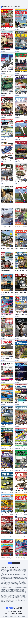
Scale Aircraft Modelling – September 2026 (7, 137)
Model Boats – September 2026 (21, 49)
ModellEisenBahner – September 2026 (7, 270)
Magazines (15, 608)
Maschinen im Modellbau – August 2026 (7, 204)
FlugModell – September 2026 (7, 424)
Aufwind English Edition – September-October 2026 (21, 137)
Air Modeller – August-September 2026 (21, 491)
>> (18, 562)
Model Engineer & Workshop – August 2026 (7, 446)
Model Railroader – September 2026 (21, 358)
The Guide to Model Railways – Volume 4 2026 (7, 402)
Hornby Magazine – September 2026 (21, 270)
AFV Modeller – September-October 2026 (21, 115)
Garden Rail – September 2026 (21, 226)
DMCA (13, 613)
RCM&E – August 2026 (20, 513)
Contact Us (19, 613)
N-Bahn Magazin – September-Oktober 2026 (7, 27)
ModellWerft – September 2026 (21, 93)
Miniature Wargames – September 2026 (7, 182)
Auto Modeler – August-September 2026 (7, 160)
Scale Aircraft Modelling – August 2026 (21, 446)
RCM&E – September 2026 (21, 27)
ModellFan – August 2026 (21, 182)
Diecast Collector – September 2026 (21, 402)
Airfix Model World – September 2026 (21, 314)
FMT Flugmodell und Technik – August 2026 (21, 557)
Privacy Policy (12, 611)
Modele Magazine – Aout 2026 (7, 513)
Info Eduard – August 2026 (7, 226)
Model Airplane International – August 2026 (7, 468)
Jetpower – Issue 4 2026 (7, 491)
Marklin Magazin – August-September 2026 (7, 358)
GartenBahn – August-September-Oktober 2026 (7, 93)
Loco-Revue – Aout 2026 (21, 424)
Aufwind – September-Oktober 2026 (21, 204)
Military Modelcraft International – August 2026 (7, 535)
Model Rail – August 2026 (21, 535)
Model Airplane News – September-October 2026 (7, 71)
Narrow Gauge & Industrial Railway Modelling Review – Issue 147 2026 (21, 468)
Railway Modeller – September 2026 (7, 292)
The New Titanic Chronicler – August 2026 (21, 336)
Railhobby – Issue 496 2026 (7, 248)
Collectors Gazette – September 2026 (7, 49)
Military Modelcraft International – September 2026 (7, 115)
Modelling (4, 29)
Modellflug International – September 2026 (21, 248)
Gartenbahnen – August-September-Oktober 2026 (21, 71)
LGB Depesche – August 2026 (21, 160)
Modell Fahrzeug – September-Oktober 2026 (7, 380)
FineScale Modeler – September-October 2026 (21, 380)
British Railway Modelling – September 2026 (7, 336)
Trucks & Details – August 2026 (21, 292)
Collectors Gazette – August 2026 (7, 557)
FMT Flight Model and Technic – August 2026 (7, 314)
